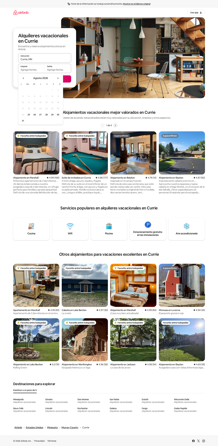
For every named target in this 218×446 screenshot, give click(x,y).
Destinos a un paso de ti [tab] (25, 390)
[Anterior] (102, 125)
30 (58, 114)
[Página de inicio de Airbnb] (20, 12)
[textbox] (31, 69)
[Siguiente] (115, 125)
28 (46, 114)
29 (52, 114)
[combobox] (45, 59)
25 (29, 114)
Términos (51, 441)
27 (40, 114)
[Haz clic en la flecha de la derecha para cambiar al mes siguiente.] (58, 78)
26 (34, 114)
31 (23, 120)
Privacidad (39, 441)
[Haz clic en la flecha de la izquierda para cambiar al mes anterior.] (23, 78)
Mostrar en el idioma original (136, 4)
